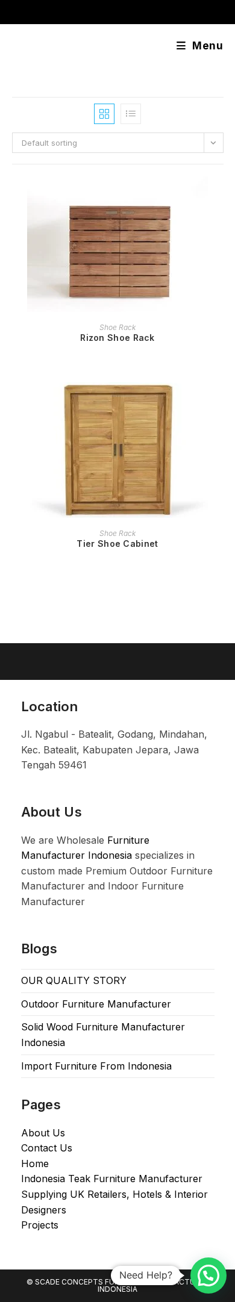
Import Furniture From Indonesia (96, 1066)
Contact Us (46, 1148)
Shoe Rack (117, 327)
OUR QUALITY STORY (74, 980)
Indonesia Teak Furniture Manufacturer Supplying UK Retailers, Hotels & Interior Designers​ (114, 1194)
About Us (43, 1133)
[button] (208, 1275)
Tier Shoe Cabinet (117, 543)
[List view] (131, 114)
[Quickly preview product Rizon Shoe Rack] (219, 197)
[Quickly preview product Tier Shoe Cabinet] (219, 403)
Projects (39, 1225)
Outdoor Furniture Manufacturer (96, 1004)
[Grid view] (104, 114)
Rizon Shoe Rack (117, 337)
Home (35, 1163)
